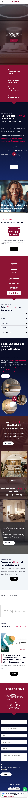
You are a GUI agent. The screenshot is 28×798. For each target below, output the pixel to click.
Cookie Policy (17, 788)
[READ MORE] (2, 664)
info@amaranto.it (14, 707)
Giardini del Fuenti (14, 454)
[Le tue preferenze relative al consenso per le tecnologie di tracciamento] (2, 795)
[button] (14, 167)
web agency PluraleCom (14, 784)
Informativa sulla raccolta (8, 796)
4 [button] (15, 480)
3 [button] (14, 480)
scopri (13, 40)
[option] (14, 464)
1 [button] (11, 480)
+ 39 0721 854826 (14, 708)
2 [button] (13, 480)
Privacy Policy (4, 769)
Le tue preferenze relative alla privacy (15, 793)
